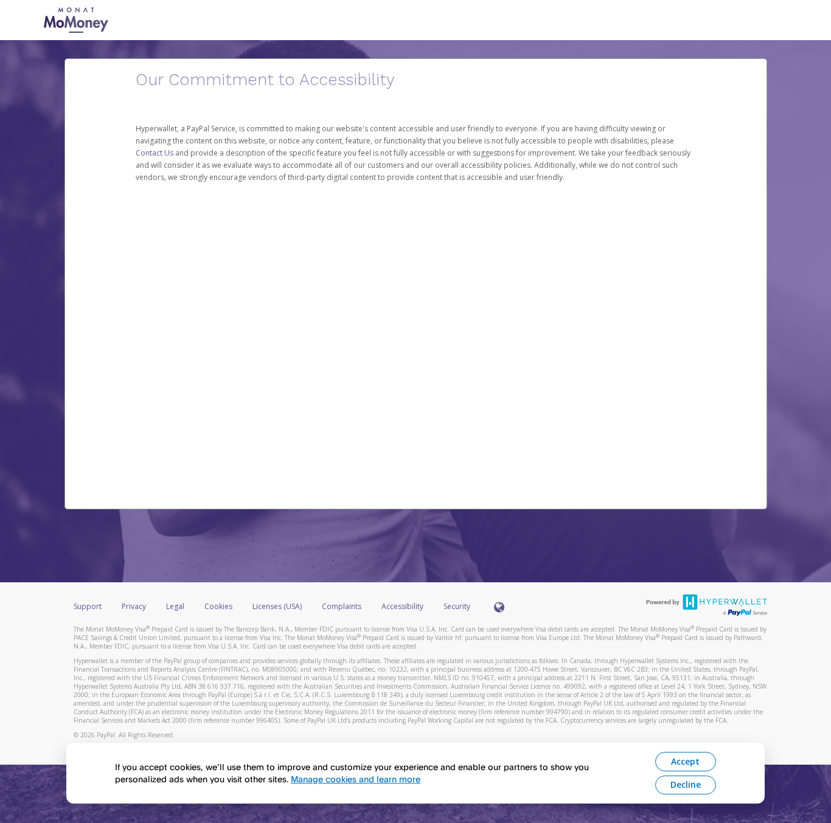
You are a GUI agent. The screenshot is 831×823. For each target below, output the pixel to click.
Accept (685, 761)
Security (456, 606)
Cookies (218, 606)
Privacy (134, 606)
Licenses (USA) (278, 606)
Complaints (342, 606)
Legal (175, 606)
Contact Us (155, 153)
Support (88, 606)
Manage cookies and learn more (355, 779)
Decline (685, 784)
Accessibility (402, 606)
